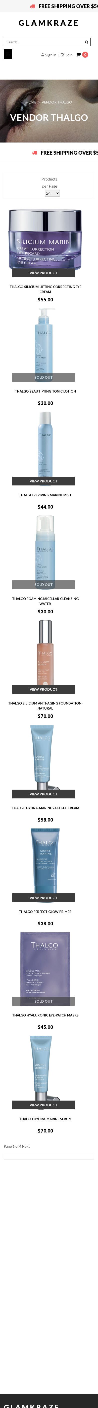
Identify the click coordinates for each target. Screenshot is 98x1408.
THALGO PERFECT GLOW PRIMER (45, 912)
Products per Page (49, 182)
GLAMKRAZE (49, 22)
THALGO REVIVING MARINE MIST (45, 495)
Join (69, 55)
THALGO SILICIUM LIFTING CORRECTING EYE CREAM (45, 289)
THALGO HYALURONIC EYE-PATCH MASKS (45, 1015)
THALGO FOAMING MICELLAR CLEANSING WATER (45, 601)
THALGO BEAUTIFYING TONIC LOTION (45, 391)
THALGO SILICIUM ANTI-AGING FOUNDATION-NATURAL (45, 705)
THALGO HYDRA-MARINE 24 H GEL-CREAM (45, 808)
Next (26, 1146)
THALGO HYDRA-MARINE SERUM (45, 1119)
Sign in (50, 55)
